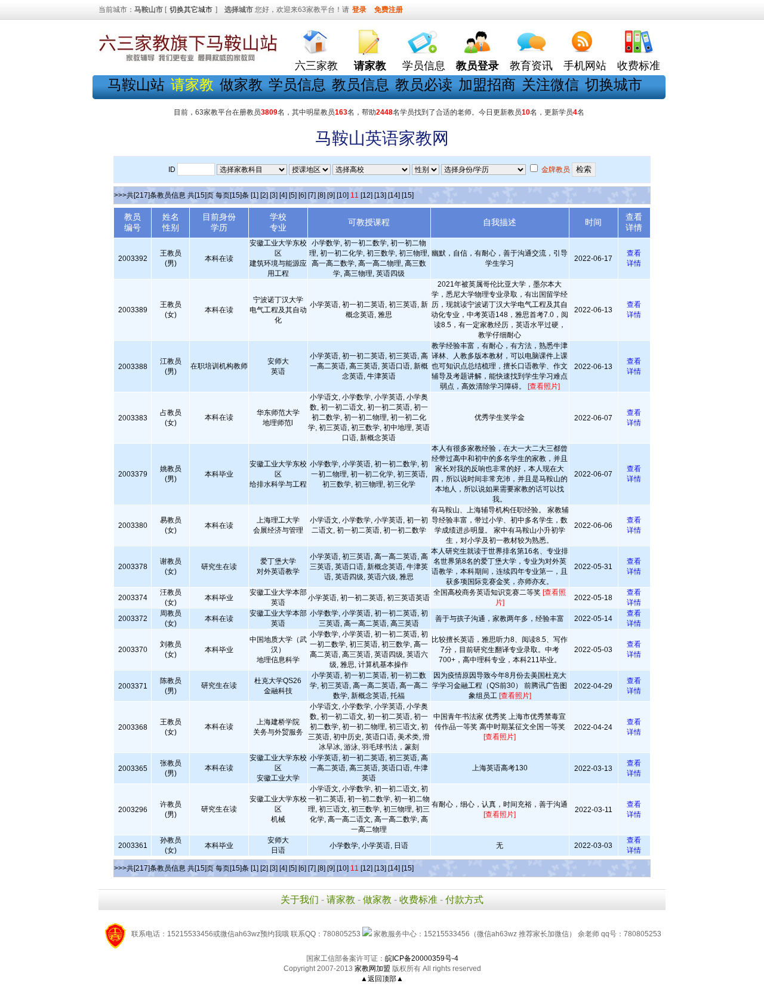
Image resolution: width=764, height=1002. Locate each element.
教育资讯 (531, 66)
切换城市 (613, 84)
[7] (312, 195)
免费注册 (388, 9)
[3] (274, 195)
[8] (321, 195)
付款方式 (464, 900)
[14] (394, 195)
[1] (254, 195)
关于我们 (300, 900)
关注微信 (550, 84)
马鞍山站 (136, 84)
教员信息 (360, 84)
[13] (380, 195)
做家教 (241, 84)
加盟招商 (487, 84)
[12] (366, 195)
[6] (302, 195)
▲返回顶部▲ (382, 979)
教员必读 (423, 84)
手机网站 (584, 66)
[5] (293, 195)
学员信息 (423, 66)
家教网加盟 (372, 968)
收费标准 (638, 66)
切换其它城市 (191, 9)
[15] (408, 195)
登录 (359, 9)
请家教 (340, 900)
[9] (331, 195)
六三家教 (316, 66)
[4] (283, 195)
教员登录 (477, 66)
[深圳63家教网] (188, 61)
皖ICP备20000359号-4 (421, 958)
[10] (343, 195)
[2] (264, 195)
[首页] (316, 39)
